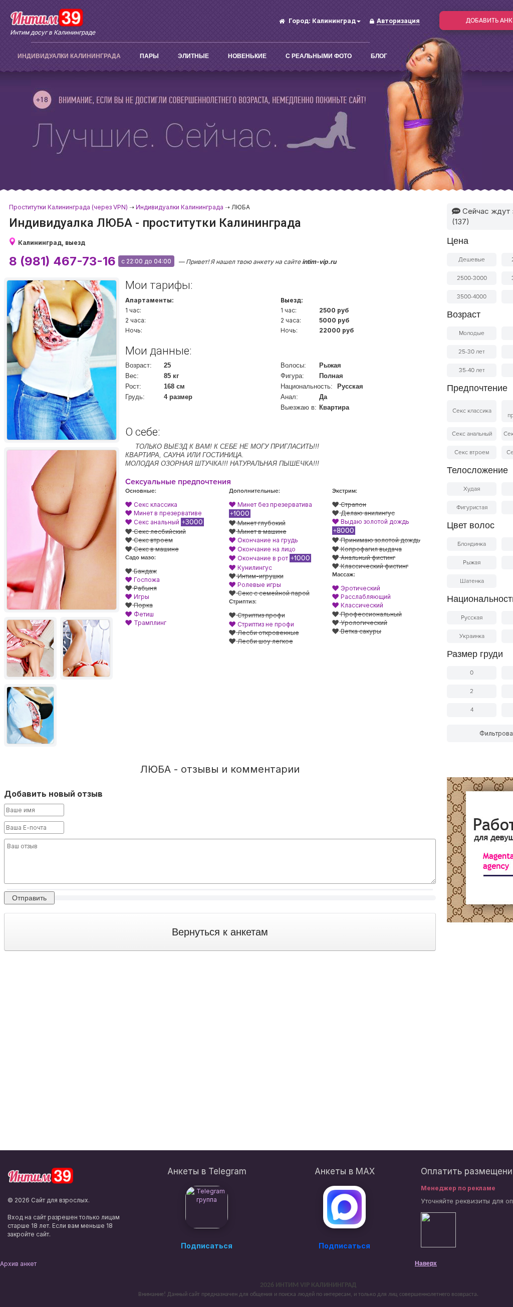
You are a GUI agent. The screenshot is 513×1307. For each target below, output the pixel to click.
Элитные (193, 56)
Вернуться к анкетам (220, 931)
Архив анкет (18, 1263)
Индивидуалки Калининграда (69, 56)
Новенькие (247, 56)
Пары (149, 56)
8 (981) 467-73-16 (62, 261)
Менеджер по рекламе (458, 1188)
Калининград (334, 21)
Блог (379, 56)
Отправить (29, 898)
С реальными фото (319, 56)
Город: (300, 21)
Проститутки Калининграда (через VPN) (68, 207)
